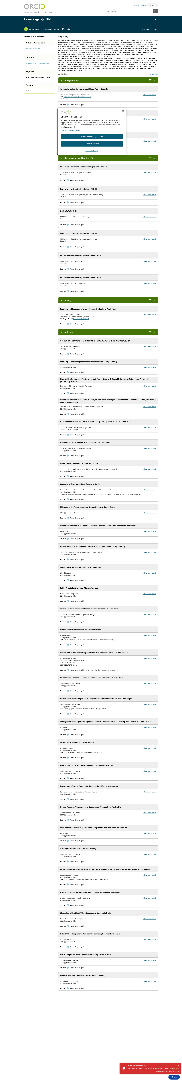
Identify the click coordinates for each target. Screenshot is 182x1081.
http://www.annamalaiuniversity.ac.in (77, 97)
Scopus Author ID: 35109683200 (37, 63)
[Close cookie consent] (123, 111)
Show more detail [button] (149, 95)
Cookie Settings (92, 151)
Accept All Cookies (91, 144)
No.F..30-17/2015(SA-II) (81, 319)
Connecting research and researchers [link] (38, 12)
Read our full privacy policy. (70, 130)
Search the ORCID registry (111, 11)
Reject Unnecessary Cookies (92, 137)
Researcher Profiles (33, 49)
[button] (153, 74)
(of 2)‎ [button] (117, 670)
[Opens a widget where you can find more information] (174, 1077)
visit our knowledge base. (170, 1068)
